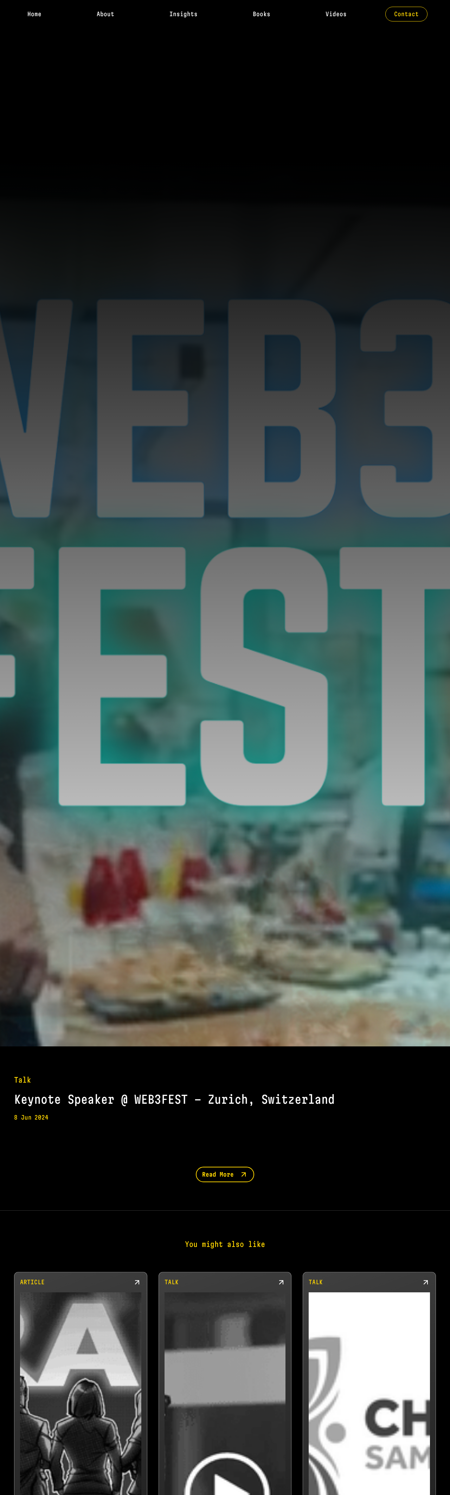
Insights (183, 14)
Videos (336, 14)
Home (34, 14)
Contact (406, 14)
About (105, 14)
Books (261, 14)
